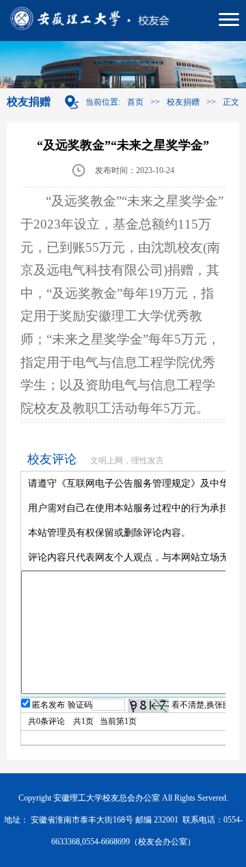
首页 (135, 102)
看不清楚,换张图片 (205, 705)
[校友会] (123, 20)
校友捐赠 (183, 102)
